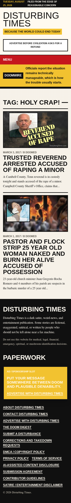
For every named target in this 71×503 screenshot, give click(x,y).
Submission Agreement (23, 471)
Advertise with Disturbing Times (35, 393)
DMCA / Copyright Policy (24, 452)
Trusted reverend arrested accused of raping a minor (35, 163)
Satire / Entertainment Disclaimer (33, 485)
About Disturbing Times (23, 407)
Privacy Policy (16, 458)
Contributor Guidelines (24, 478)
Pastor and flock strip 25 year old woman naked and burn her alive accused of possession (34, 256)
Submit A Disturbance (22, 433)
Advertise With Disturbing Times (31, 420)
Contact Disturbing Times (25, 414)
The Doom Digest (17, 427)
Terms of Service (47, 458)
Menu (7, 59)
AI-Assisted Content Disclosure (31, 465)
